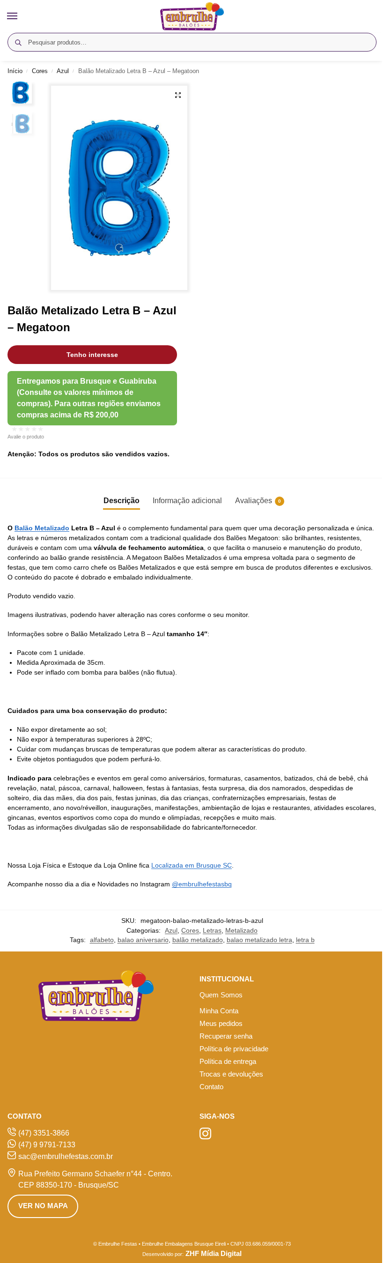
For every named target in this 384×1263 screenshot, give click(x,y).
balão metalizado (197, 940)
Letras (212, 930)
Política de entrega (227, 1061)
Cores (40, 70)
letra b (305, 940)
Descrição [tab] (121, 501)
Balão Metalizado (42, 528)
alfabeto (102, 940)
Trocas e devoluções (231, 1074)
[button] (177, 95)
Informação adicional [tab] (187, 501)
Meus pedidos (221, 1023)
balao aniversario (143, 940)
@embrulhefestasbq (202, 884)
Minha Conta (218, 1011)
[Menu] (21, 16)
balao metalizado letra (259, 940)
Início (14, 70)
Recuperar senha (225, 1036)
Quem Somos (221, 995)
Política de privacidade (233, 1049)
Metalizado (241, 930)
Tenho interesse (92, 354)
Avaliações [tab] (258, 501)
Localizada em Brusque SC (191, 865)
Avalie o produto (25, 436)
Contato (211, 1087)
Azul (63, 70)
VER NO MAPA (43, 1206)
